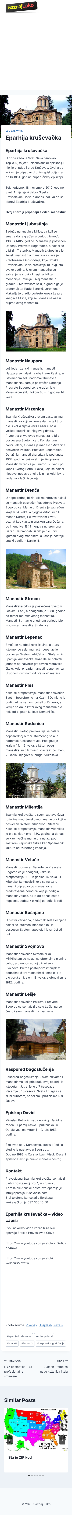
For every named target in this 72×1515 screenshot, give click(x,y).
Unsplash (45, 1325)
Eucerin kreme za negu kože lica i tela (54, 1366)
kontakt (12, 1343)
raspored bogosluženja (50, 1343)
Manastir (27, 1343)
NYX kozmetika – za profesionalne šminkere (18, 1368)
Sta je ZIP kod (20, 1457)
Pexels (58, 1325)
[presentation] (36, 1429)
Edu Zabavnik (14, 130)
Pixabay (31, 1325)
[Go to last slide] (10, 1440)
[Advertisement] (36, 52)
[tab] (29, 1475)
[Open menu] (64, 7)
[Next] (62, 1440)
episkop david (44, 1336)
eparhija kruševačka (19, 1336)
